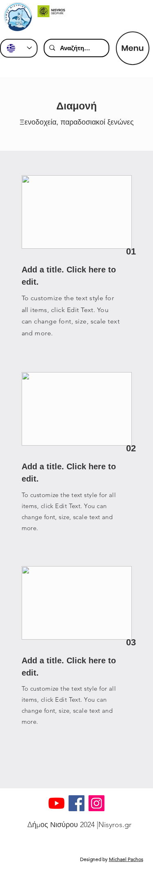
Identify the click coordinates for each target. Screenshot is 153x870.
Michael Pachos (126, 859)
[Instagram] (96, 803)
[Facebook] (76, 803)
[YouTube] (56, 803)
